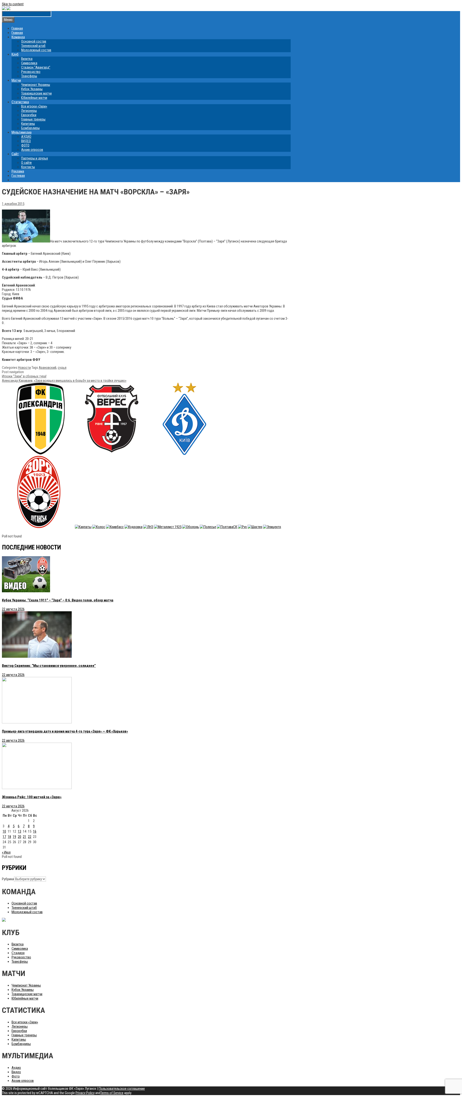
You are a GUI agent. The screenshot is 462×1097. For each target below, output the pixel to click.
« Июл (6, 852)
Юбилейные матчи (34, 98)
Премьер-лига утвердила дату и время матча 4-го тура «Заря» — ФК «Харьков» (65, 731)
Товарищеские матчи (36, 93)
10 (4, 831)
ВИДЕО (26, 141)
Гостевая (18, 175)
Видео (16, 1072)
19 (14, 837)
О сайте (26, 163)
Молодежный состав (36, 50)
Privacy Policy (85, 1093)
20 (19, 837)
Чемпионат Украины (35, 85)
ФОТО (25, 145)
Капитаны (28, 124)
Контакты (28, 167)
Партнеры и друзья (34, 158)
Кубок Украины (32, 89)
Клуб (15, 54)
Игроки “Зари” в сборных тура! (24, 376)
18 (9, 837)
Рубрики (8, 879)
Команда (18, 37)
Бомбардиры (30, 128)
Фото (16, 1076)
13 (19, 831)
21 (24, 837)
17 (4, 837)
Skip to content (13, 4)
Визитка (26, 59)
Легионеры (29, 111)
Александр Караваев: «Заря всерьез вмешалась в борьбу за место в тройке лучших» (64, 380)
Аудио (16, 1067)
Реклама (18, 171)
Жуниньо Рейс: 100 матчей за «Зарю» (32, 797)
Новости (24, 367)
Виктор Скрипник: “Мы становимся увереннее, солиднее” (49, 665)
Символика (29, 63)
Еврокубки (28, 115)
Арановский (47, 367)
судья (62, 367)
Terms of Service (111, 1093)
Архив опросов (32, 150)
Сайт (15, 154)
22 (29, 837)
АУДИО (26, 137)
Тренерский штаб (33, 46)
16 (34, 831)
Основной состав (33, 41)
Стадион (18, 953)
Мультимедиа (22, 132)
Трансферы (29, 76)
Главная (17, 28)
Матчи (16, 80)
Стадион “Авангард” (35, 67)
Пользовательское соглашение (122, 1088)
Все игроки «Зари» (34, 106)
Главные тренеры (33, 119)
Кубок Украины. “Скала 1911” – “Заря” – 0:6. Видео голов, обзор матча (57, 600)
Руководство (30, 72)
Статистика (20, 102)
